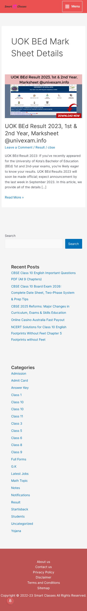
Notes (15, 488)
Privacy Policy (43, 572)
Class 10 (17, 402)
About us (43, 562)
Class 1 (16, 395)
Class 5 (16, 431)
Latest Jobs (20, 474)
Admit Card (19, 380)
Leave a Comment (18, 147)
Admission (18, 373)
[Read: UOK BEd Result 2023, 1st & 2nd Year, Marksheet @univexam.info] (43, 96)
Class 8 (16, 445)
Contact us (43, 567)
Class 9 (16, 452)
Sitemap (43, 588)
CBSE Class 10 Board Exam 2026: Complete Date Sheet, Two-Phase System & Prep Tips (42, 292)
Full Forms (18, 459)
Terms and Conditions (43, 583)
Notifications (20, 495)
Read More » (14, 197)
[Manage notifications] (10, 600)
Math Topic (19, 480)
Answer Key (20, 388)
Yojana (16, 531)
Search (10, 236)
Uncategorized (22, 523)
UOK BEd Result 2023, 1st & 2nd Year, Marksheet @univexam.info (41, 133)
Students (18, 516)
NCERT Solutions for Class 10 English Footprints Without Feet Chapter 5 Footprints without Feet (38, 333)
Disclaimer (43, 577)
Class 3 (16, 423)
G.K (13, 466)
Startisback (19, 509)
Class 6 (16, 438)
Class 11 (17, 416)
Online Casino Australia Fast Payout (37, 320)
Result (40, 147)
